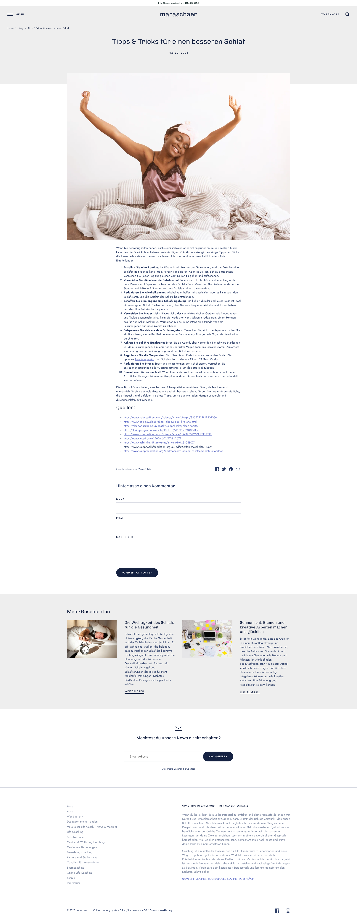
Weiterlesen (134, 691)
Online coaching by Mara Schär (109, 910)
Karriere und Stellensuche (82, 857)
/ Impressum (133, 910)
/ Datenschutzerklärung (160, 910)
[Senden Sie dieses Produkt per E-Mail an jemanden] (238, 469)
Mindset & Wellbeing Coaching (86, 842)
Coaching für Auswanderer (83, 862)
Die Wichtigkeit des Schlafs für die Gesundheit (149, 624)
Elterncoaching (75, 868)
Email (120, 518)
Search (71, 878)
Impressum (73, 883)
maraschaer (178, 14)
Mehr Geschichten (88, 612)
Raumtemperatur (144, 359)
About (70, 811)
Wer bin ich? (75, 817)
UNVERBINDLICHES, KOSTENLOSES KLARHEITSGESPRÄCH (218, 879)
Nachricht (125, 537)
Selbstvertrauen (76, 837)
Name (120, 499)
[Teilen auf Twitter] (224, 469)
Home (10, 28)
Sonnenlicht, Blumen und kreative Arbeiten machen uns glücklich (263, 627)
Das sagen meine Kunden (82, 822)
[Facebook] (277, 911)
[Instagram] (288, 911)
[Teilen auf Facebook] (217, 469)
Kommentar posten (137, 572)
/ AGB (144, 910)
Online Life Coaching (79, 873)
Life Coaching (75, 832)
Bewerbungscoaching (79, 852)
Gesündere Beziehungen (82, 847)
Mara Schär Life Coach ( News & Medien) (92, 827)
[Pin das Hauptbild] (231, 469)
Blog (20, 28)
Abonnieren (218, 756)
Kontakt (71, 806)
